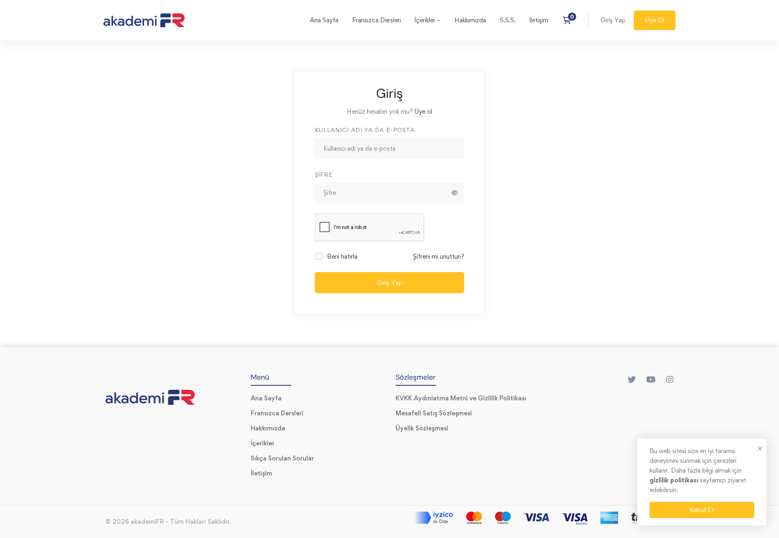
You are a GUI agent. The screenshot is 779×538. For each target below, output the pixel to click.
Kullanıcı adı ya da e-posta (365, 129)
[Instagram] (670, 380)
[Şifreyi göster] (454, 192)
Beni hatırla (341, 256)
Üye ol (423, 111)
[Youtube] (651, 380)
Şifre (324, 174)
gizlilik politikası (675, 480)
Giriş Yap (390, 283)
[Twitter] (631, 380)
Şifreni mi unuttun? (438, 256)
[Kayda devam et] (569, 20)
